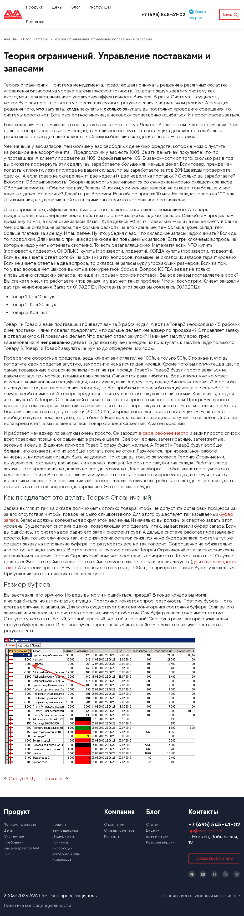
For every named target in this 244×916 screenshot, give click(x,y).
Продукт (34, 7)
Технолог (53, 778)
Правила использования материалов (200, 895)
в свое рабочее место (163, 433)
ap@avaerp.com (205, 831)
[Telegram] (191, 874)
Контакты (112, 836)
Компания (35, 21)
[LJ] (225, 874)
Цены (57, 7)
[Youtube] (203, 874)
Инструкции (100, 7)
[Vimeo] (237, 874)
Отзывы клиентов (119, 830)
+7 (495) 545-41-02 (163, 14)
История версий (160, 842)
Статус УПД (22, 778)
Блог (75, 7)
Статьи (152, 824)
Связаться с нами (214, 858)
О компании (114, 824)
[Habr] (214, 874)
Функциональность (20, 824)
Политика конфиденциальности (37, 905)
